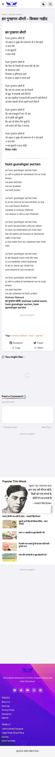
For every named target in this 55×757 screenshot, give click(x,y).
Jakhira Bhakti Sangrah (12, 729)
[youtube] (27, 690)
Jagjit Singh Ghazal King (13, 733)
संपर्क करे (5, 718)
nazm (31, 335)
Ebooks (5, 737)
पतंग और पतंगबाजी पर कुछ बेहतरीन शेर (32, 554)
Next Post (46, 427)
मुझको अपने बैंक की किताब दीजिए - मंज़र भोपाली (33, 522)
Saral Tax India (8, 741)
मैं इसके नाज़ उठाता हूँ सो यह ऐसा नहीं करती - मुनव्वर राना (35, 544)
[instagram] (34, 690)
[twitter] (21, 690)
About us (6, 702)
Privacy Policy (8, 710)
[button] (4, 4)
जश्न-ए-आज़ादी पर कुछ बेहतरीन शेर (32, 532)
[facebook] (14, 690)
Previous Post (10, 427)
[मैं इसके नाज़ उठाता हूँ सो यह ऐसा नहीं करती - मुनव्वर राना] (9, 546)
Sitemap (6, 706)
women (39, 335)
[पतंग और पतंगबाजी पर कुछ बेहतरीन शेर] (9, 557)
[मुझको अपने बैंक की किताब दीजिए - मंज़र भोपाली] (9, 524)
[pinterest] (40, 690)
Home (4, 14)
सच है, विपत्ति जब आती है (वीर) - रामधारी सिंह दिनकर (21, 516)
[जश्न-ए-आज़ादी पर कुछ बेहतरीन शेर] (9, 535)
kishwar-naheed (15, 14)
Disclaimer (6, 714)
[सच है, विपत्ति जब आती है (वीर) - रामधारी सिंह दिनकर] (27, 499)
